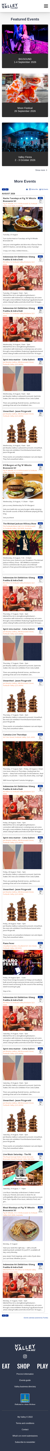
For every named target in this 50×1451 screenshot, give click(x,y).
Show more (40, 170)
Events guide (25, 1380)
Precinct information (25, 1374)
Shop (23, 1366)
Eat (6, 1366)
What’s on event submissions (25, 1436)
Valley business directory (25, 1387)
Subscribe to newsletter (25, 1442)
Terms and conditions (25, 1423)
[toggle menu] (46, 6)
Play (42, 1366)
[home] (25, 1347)
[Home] (9, 6)
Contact (25, 1429)
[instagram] (25, 1356)
